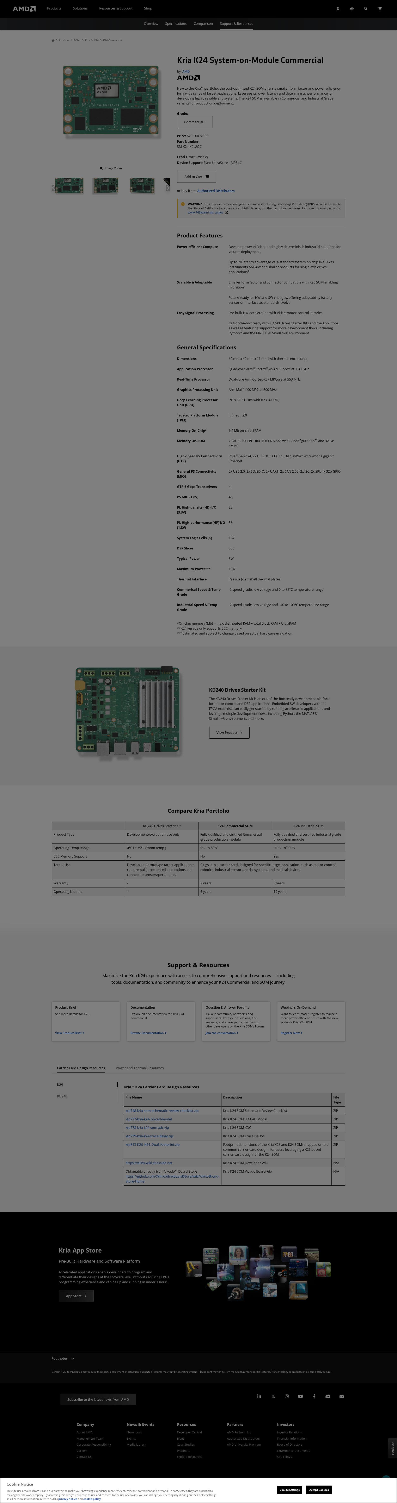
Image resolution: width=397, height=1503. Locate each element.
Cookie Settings (290, 1490)
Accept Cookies (319, 1490)
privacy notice (67, 1499)
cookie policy (92, 1499)
